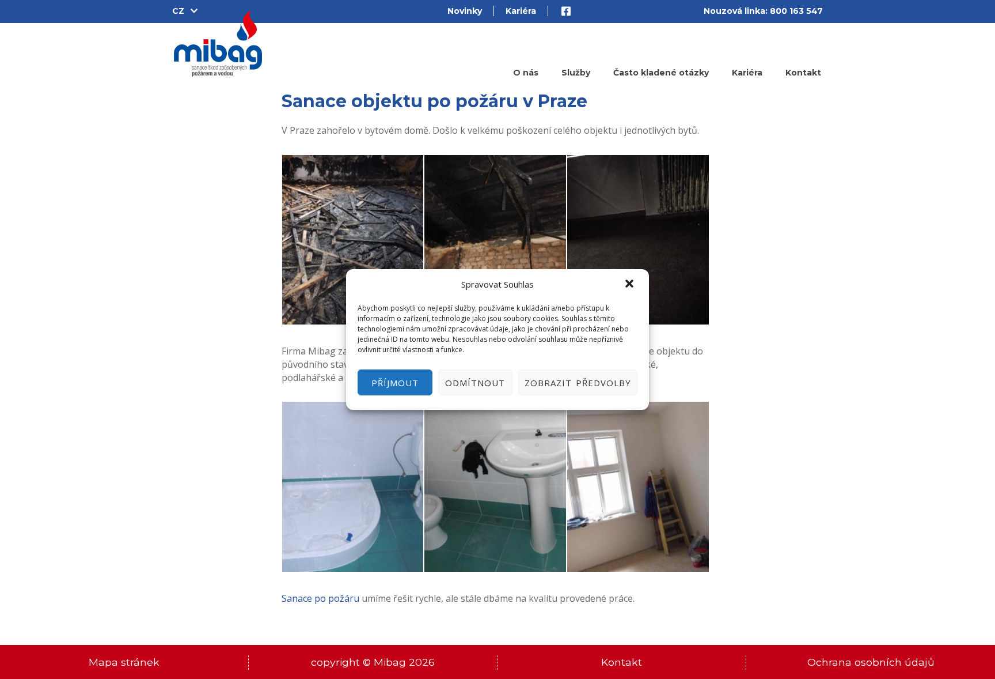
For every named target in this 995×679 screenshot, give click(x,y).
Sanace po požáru (320, 598)
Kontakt (621, 662)
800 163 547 (796, 11)
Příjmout (395, 382)
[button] (630, 285)
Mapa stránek (124, 662)
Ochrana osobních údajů (871, 662)
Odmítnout (475, 382)
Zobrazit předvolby (578, 382)
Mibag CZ (218, 43)
